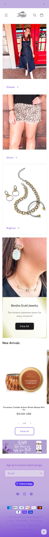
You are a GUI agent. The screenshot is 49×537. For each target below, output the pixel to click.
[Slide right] (30, 423)
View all (24, 431)
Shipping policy (34, 525)
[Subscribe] (40, 473)
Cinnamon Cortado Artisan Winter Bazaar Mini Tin (24, 408)
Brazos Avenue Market (23, 517)
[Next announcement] (44, 4)
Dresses (11, 87)
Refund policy (22, 521)
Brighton (11, 228)
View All (24, 326)
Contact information (26, 529)
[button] (6, 15)
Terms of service (18, 525)
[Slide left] (18, 423)
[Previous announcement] (5, 4)
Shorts (10, 157)
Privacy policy (36, 521)
